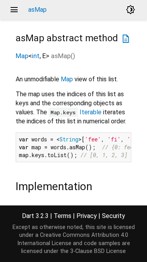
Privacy (86, 216)
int (36, 56)
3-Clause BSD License (98, 251)
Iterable (91, 112)
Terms (62, 216)
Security (113, 216)
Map (22, 56)
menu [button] (14, 10)
